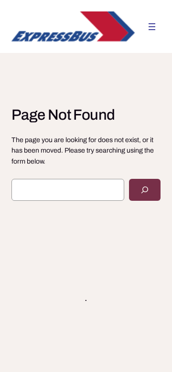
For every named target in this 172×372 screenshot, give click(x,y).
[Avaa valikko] (152, 26)
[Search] (145, 190)
